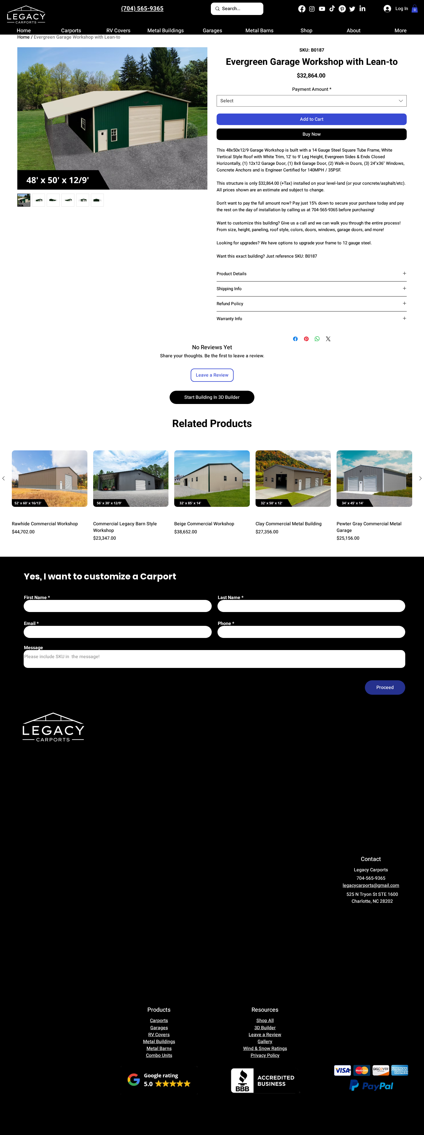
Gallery (265, 1041)
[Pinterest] (342, 8)
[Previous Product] (3, 478)
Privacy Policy (265, 1055)
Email (29, 623)
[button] (414, 8)
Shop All (265, 1020)
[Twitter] (352, 8)
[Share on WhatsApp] (317, 338)
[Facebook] (301, 8)
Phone (224, 623)
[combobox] (312, 101)
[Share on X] (328, 338)
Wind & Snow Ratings (265, 1048)
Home (23, 37)
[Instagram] (312, 8)
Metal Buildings (159, 1041)
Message (33, 647)
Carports (159, 1020)
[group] (212, 491)
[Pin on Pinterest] (306, 338)
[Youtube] (322, 8)
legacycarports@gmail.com (371, 885)
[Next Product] (420, 478)
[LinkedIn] (362, 8)
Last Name (229, 597)
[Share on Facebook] (295, 338)
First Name (35, 597)
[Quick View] (49, 478)
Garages (159, 1027)
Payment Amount (311, 89)
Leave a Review (265, 1034)
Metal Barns (159, 1048)
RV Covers (159, 1034)
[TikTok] (332, 8)
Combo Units (159, 1055)
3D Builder (265, 1027)
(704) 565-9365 (142, 8)
